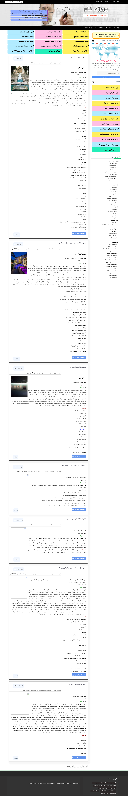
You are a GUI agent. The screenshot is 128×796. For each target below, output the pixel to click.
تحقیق (115, 226)
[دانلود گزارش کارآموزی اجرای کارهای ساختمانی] (19, 598)
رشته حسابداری (112, 189)
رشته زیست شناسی (111, 211)
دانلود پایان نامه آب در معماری (76, 57)
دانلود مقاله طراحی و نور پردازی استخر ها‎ (72, 243)
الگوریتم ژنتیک (101, 788)
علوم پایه (116, 207)
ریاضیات (114, 218)
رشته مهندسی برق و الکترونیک (109, 248)
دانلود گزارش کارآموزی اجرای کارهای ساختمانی (70, 568)
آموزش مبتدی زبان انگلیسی (99, 785)
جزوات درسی (113, 229)
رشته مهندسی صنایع (111, 255)
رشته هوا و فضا (113, 277)
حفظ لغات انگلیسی (95, 790)
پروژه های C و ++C (112, 163)
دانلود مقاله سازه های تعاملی (76, 519)
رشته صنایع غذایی (112, 244)
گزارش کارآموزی (112, 237)
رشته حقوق (113, 191)
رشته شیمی (113, 213)
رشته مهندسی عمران (111, 257)
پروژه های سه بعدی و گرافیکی (109, 171)
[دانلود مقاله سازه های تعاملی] (18, 549)
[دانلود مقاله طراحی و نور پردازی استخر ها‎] (19, 273)
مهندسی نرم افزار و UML (110, 180)
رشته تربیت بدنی (112, 233)
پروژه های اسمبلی (112, 165)
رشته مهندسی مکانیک (111, 270)
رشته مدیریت (113, 202)
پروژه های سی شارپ (111, 174)
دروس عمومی (113, 231)
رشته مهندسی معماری (111, 268)
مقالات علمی (113, 240)
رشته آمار (114, 209)
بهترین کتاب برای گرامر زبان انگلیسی (108, 790)
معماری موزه (83, 428)
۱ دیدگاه (16, 457)
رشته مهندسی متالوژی (111, 266)
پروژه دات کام (113, 793)
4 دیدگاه (16, 758)
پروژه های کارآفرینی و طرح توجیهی (108, 224)
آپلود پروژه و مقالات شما (112, 28)
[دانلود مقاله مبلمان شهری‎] (20, 714)
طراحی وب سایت (112, 178)
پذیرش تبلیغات (88, 28)
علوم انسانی (115, 185)
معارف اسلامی (113, 204)
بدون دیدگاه (16, 234)
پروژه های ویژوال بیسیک (110, 176)
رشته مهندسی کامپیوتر (111, 262)
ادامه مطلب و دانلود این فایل (78, 233)
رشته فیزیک (113, 215)
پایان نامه (114, 222)
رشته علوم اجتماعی (111, 198)
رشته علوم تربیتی (112, 200)
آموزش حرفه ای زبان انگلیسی (109, 783)
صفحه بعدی (67, 766)
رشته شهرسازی (112, 196)
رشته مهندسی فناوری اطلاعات (109, 259)
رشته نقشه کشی (112, 275)
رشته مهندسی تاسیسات (111, 251)
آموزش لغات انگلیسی (111, 785)
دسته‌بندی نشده (114, 182)
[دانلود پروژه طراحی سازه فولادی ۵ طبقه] (20, 495)
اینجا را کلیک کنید (110, 69)
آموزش (112, 88)
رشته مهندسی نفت (112, 273)
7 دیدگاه (16, 676)
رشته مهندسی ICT (112, 246)
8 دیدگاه (16, 510)
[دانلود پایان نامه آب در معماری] (20, 90)
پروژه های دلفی (112, 169)
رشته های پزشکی (112, 235)
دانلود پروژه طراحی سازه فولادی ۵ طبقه (73, 466)
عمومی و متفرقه (114, 220)
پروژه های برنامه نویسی (113, 160)
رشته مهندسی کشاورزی (111, 264)
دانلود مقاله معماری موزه (78, 367)
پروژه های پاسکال (112, 167)
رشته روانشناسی (112, 193)
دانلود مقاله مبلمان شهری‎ (77, 684)
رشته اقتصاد (113, 187)
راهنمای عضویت (98, 28)
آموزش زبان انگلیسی (97, 783)
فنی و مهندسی (115, 242)
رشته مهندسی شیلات (111, 253)
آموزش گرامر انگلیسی (111, 788)
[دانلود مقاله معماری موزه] (19, 396)
